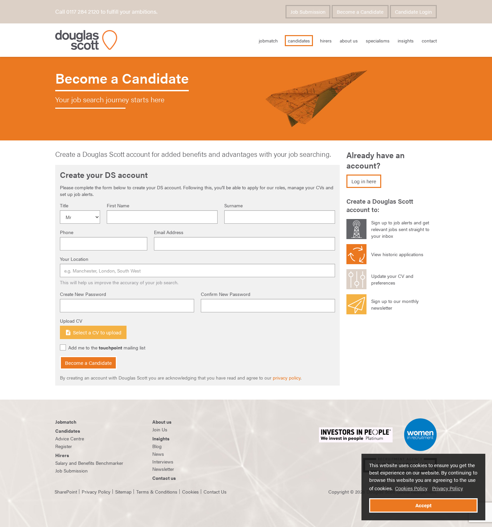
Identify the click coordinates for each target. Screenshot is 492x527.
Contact (429, 40)
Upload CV (71, 320)
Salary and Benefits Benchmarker (89, 462)
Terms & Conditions (156, 491)
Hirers (326, 40)
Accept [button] (423, 505)
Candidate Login (413, 11)
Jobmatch (65, 421)
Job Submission (308, 11)
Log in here (363, 181)
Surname (233, 205)
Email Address (168, 232)
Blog (157, 446)
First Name (118, 205)
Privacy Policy (447, 488)
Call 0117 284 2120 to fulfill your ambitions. (106, 11)
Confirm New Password (225, 294)
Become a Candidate (360, 11)
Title (64, 205)
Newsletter (163, 468)
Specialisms (378, 40)
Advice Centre (69, 438)
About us (161, 421)
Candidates (299, 40)
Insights (406, 40)
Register (63, 446)
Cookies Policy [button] (411, 488)
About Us (349, 40)
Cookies (190, 491)
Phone (66, 232)
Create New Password (83, 294)
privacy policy (287, 377)
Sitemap (123, 491)
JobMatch (268, 40)
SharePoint (66, 491)
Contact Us (215, 491)
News (158, 453)
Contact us (164, 478)
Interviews (162, 461)
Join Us (159, 429)
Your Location (74, 258)
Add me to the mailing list (106, 347)
